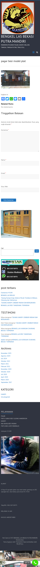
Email (3, 173)
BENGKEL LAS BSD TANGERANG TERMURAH (15, 305)
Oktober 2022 (5, 361)
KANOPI (3, 394)
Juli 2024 (4, 358)
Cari (2, 248)
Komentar (5, 130)
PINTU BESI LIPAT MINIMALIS (10, 426)
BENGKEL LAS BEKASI (8, 295)
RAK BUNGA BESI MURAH (8, 424)
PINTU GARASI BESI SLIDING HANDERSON (14, 418)
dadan (3, 340)
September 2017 (6, 382)
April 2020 (4, 377)
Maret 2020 (5, 380)
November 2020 (6, 369)
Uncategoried (5, 397)
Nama (3, 160)
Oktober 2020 (5, 372)
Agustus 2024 (5, 356)
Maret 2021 (5, 364)
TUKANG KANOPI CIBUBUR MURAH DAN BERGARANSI (18, 303)
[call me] (35, 563)
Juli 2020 (4, 374)
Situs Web (4, 186)
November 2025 (6, 353)
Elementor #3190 (6, 293)
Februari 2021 (5, 366)
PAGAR (3, 416)
